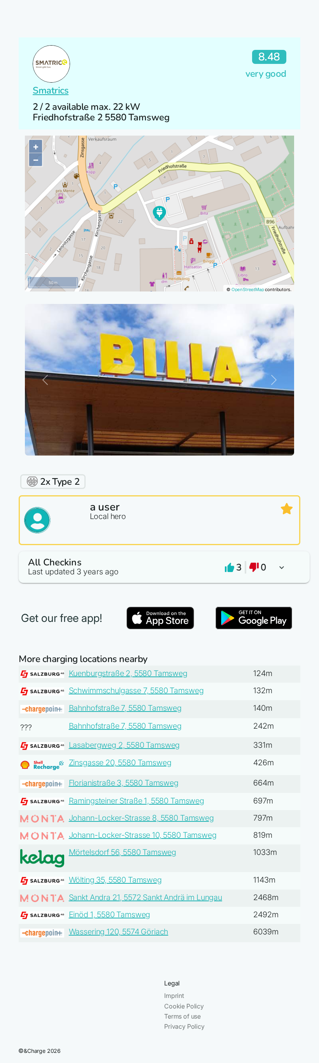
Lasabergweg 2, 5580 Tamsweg (124, 745)
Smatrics (50, 90)
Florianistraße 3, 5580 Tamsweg (124, 783)
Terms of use (182, 1016)
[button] (159, 567)
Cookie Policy (184, 1006)
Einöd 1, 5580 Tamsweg (110, 914)
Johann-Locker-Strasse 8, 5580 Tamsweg (141, 818)
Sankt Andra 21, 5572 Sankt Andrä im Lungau (145, 897)
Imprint (174, 995)
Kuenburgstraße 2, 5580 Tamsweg (128, 673)
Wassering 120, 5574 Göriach (118, 931)
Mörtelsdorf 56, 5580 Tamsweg (123, 852)
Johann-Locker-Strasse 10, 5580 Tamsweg (143, 835)
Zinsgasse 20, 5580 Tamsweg (120, 762)
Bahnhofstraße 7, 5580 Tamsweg (125, 708)
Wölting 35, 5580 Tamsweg (115, 880)
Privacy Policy (184, 1026)
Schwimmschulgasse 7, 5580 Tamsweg (136, 690)
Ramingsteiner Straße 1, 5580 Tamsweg (136, 800)
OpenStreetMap (247, 289)
